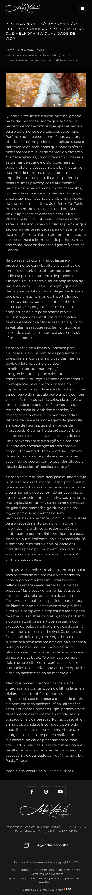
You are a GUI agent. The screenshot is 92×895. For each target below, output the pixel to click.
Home (10, 50)
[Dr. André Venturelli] (46, 814)
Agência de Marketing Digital (41, 889)
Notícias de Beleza (31, 50)
